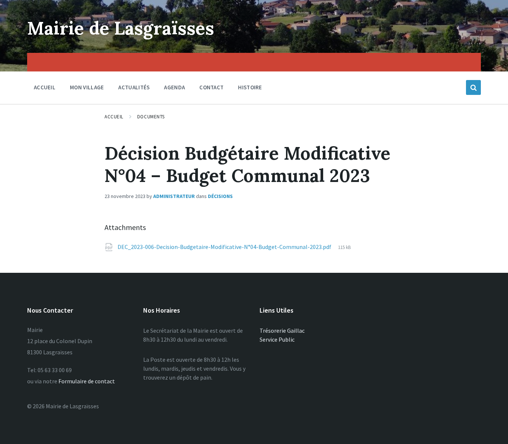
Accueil (114, 117)
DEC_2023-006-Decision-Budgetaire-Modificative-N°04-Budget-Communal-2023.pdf (225, 246)
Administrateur (174, 196)
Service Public (277, 339)
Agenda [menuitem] (174, 87)
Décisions (220, 196)
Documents (151, 117)
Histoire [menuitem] (250, 87)
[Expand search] (473, 87)
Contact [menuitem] (211, 87)
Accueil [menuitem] (44, 87)
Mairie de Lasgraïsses (120, 28)
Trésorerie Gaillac (282, 330)
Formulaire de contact (86, 381)
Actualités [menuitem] (133, 87)
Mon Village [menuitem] (87, 87)
